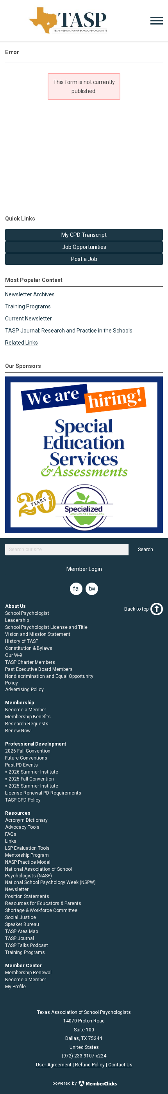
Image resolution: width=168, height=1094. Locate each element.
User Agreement (53, 1065)
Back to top (136, 609)
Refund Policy (90, 1065)
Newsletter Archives (30, 294)
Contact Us (120, 1065)
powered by (65, 1083)
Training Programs (28, 306)
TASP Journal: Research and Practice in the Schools (68, 330)
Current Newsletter (28, 318)
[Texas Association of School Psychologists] (68, 33)
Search (145, 549)
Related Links (21, 343)
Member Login (84, 569)
